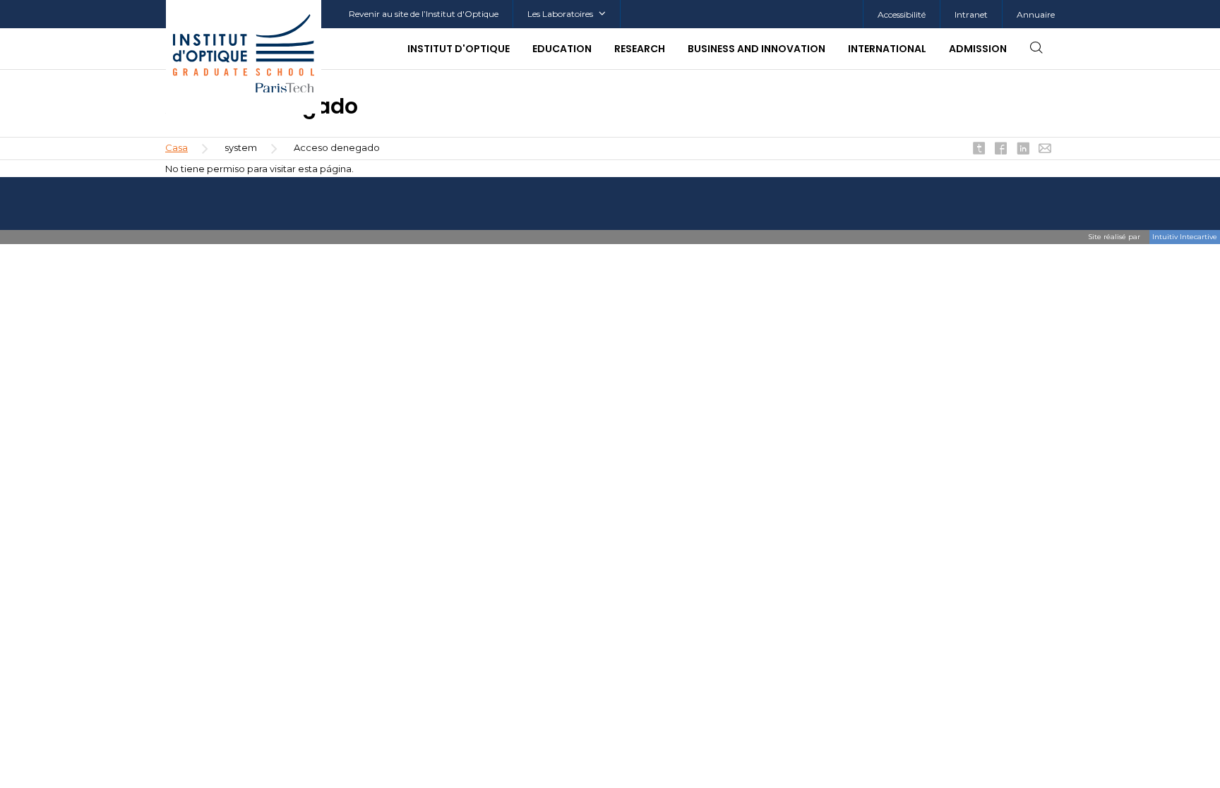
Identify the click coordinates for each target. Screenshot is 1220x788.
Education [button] (562, 49)
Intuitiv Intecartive (1184, 236)
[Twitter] (979, 149)
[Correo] (1045, 149)
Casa (176, 147)
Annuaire (1036, 14)
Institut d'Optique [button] (458, 49)
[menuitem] (971, 14)
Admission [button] (978, 49)
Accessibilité (902, 14)
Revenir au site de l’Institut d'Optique (423, 13)
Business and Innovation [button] (756, 49)
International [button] (887, 49)
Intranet (971, 14)
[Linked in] (1023, 149)
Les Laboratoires (560, 13)
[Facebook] (1001, 149)
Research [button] (639, 49)
